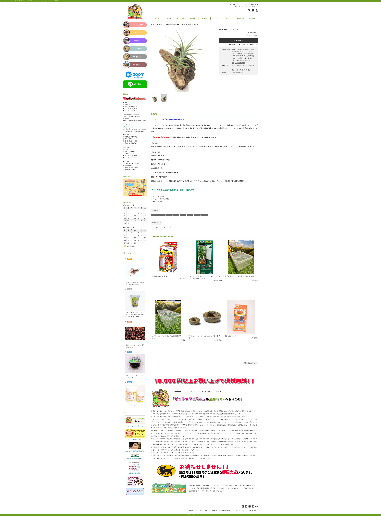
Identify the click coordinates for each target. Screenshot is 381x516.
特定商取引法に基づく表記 (226, 510)
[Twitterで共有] (172, 215)
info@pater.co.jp (128, 127)
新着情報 (192, 18)
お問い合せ (252, 18)
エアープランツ (155, 227)
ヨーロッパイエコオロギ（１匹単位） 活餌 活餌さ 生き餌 (135, 283)
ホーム (157, 18)
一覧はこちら (249, 363)
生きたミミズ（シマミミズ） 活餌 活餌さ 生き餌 (135, 346)
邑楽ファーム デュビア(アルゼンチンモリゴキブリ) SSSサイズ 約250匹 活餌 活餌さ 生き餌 (134, 314)
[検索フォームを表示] (249, 10)
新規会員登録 (240, 18)
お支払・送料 (180, 18)
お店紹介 (169, 18)
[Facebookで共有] (158, 215)
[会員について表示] (256, 10)
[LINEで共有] (186, 215)
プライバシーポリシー (242, 510)
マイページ (216, 18)
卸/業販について (213, 510)
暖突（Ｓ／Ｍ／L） (231, 336)
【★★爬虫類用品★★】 (173, 24)
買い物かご (205, 18)
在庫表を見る (234, 44)
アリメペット (135, 405)
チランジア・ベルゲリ (167, 227)
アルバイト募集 (203, 510)
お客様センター (193, 510)
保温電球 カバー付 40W (159, 276)
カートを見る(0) (245, 44)
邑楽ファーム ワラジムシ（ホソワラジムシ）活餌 (135, 376)
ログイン (228, 18)
